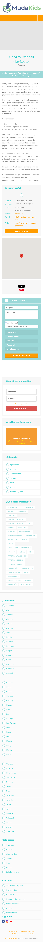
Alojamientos (15, 474)
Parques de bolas (15, 560)
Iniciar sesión (40, 18)
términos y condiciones (22, 404)
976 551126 (19, 214)
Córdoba (9, 683)
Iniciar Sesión (11, 890)
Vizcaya (9, 822)
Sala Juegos (13, 576)
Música (22, 552)
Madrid (9, 741)
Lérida (8, 732)
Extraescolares (15, 536)
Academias (12, 507)
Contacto (10, 895)
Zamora (9, 827)
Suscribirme (20, 408)
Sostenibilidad (11, 913)
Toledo (9, 809)
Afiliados (9, 908)
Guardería (36, 73)
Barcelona (10, 646)
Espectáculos (25, 532)
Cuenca (9, 687)
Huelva (9, 705)
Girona (8, 692)
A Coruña (10, 606)
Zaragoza (10, 831)
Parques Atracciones (17, 556)
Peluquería (13, 568)
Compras (22, 528)
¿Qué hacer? (26, 584)
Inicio (4, 73)
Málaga (9, 746)
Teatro (28, 580)
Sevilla (8, 786)
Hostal (24, 540)
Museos (11, 552)
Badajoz (9, 637)
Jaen (8, 714)
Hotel (10, 544)
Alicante (9, 619)
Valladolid (10, 818)
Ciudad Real (11, 673)
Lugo (8, 737)
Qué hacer (14, 465)
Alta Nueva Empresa (14, 886)
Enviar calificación (22, 355)
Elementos (13, 73)
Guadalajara (10, 701)
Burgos (9, 651)
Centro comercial (16, 520)
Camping (11, 515)
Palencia (9, 768)
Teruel (8, 804)
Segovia (9, 782)
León (8, 728)
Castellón (10, 669)
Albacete (9, 615)
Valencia (9, 813)
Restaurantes (14, 572)
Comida (13, 469)
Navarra (9, 755)
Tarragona (10, 795)
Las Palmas (10, 723)
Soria (8, 791)
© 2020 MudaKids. (11, 938)
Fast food (30, 536)
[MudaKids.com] (21, 7)
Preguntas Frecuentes (15, 899)
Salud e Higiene (25, 73)
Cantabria (10, 664)
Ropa (26, 572)
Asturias (9, 628)
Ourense (9, 764)
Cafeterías (21, 511)
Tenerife (9, 800)
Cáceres (9, 655)
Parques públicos (15, 564)
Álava (8, 610)
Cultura (13, 487)
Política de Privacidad (27, 931)
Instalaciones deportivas (19, 548)
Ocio (12, 483)
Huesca (9, 710)
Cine (29, 524)
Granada (9, 696)
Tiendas (13, 478)
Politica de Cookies (18, 934)
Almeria (9, 624)
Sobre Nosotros (12, 904)
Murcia (9, 750)
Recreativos (27, 568)
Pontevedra (11, 773)
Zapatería (12, 584)
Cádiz (8, 660)
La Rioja (9, 719)
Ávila (8, 633)
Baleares (9, 642)
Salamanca (10, 777)
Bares (10, 511)
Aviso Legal (13, 931)
